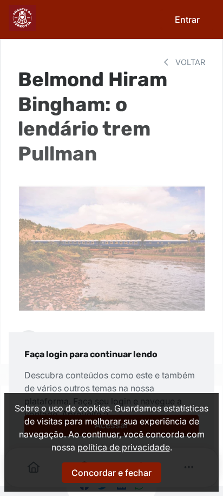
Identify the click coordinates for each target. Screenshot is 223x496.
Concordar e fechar (111, 472)
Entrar (187, 19)
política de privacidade (123, 447)
